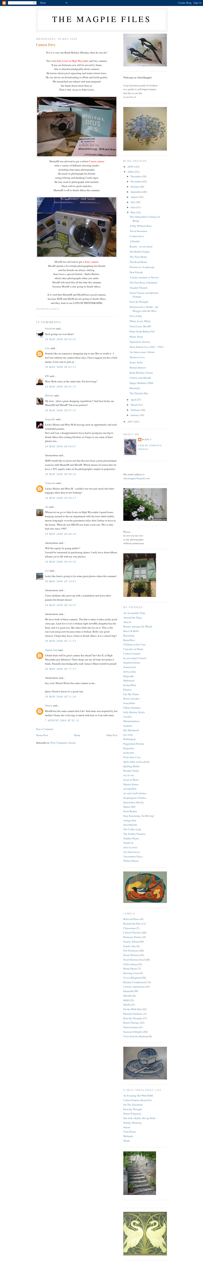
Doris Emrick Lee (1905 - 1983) (147, 347)
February (136, 410)
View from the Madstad (135, 1036)
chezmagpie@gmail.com (136, 478)
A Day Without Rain (141, 226)
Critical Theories (132, 932)
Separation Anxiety (140, 342)
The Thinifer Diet (139, 393)
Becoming (128, 635)
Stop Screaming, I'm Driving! (138, 816)
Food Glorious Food (134, 959)
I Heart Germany (132, 707)
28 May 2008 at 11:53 (60, 641)
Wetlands (128, 1136)
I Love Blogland (132, 977)
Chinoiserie (129, 928)
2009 (130, 166)
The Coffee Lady (132, 829)
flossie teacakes (131, 698)
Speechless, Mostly (133, 802)
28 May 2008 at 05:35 (60, 386)
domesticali (129, 667)
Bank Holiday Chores (141, 372)
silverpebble (130, 788)
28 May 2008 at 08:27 (60, 498)
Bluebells (135, 388)
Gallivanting (130, 964)
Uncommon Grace (133, 856)
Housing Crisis (131, 973)
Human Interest (138, 367)
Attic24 (127, 622)
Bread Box (129, 640)
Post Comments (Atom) (63, 742)
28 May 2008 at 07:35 (60, 410)
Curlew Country (132, 653)
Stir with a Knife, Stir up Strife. (139, 1118)
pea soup (128, 734)
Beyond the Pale (132, 923)
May (133, 212)
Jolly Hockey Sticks (134, 712)
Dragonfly (128, 676)
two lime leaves (131, 852)
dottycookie (129, 671)
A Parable (135, 241)
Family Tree (129, 946)
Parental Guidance (133, 1013)
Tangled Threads (138, 287)
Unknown (50, 483)
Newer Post (42, 735)
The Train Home (138, 257)
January (135, 415)
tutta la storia (130, 847)
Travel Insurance (138, 231)
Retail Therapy (131, 1022)
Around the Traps (132, 617)
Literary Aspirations (134, 986)
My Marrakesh (131, 730)
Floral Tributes (131, 955)
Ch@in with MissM (140, 378)
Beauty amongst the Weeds (137, 626)
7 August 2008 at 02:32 (62, 720)
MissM (127, 995)
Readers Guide (131, 770)
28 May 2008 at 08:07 (60, 446)
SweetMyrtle (130, 824)
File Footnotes (131, 950)
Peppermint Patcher (133, 743)
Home (77, 735)
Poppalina (128, 748)
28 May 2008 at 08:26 (60, 474)
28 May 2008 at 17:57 (60, 669)
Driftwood (128, 680)
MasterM (128, 991)
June (133, 207)
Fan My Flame (131, 694)
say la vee (128, 775)
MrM (126, 1000)
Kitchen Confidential (134, 982)
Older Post (111, 735)
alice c (146, 439)
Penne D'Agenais (132, 1113)
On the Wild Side (132, 1009)
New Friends (136, 272)
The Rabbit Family (140, 251)
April (134, 399)
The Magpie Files (101, 18)
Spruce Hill (129, 806)
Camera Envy (46, 44)
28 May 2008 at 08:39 (60, 534)
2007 (130, 421)
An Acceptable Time (134, 613)
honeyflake (129, 703)
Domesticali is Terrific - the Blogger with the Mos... (144, 309)
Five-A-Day (136, 316)
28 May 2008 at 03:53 (60, 367)
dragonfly (50, 419)
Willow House (131, 861)
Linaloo (127, 716)
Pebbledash (129, 739)
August (135, 197)
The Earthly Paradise (134, 834)
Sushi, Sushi (136, 362)
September (137, 192)
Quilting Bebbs (131, 766)
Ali (46, 507)
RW (47, 376)
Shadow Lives (137, 357)
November (136, 181)
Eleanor (127, 689)
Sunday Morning (132, 1122)
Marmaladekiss (131, 721)
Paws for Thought (139, 301)
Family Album (131, 941)
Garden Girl (51, 650)
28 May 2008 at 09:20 (60, 561)
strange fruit (129, 820)
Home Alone (136, 336)
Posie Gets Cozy (132, 757)
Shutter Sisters (131, 784)
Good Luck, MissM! (140, 326)
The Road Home (138, 262)
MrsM (126, 1004)
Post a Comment (45, 729)
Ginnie (48, 705)
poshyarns (128, 752)
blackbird (50, 328)
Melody (49, 395)
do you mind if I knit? (135, 658)
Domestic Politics (132, 937)
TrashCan (128, 843)
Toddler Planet (131, 838)
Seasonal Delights (133, 1031)
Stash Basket (130, 811)
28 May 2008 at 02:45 (60, 339)
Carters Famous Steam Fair (137, 1100)
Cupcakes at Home (133, 649)
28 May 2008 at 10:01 (60, 581)
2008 (130, 172)
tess (47, 570)
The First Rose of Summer (143, 282)
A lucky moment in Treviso (144, 277)
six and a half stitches (134, 793)
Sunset (126, 1127)
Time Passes (129, 1131)
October (135, 186)
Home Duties (130, 968)
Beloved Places (131, 919)
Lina (47, 348)
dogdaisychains (131, 662)
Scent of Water (131, 780)
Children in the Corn (134, 644)
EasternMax (129, 685)
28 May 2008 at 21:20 (60, 696)
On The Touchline (133, 1104)
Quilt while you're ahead (136, 761)
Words (126, 1140)
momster (127, 725)
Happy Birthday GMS (141, 383)
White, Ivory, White (140, 321)
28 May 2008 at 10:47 (60, 605)
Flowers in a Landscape (142, 267)
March (134, 405)
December (136, 176)
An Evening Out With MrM (138, 1095)
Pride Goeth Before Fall (142, 331)
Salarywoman (130, 1027)
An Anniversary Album (142, 352)
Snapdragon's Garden (134, 798)
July (133, 202)
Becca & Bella (131, 631)
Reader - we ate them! (141, 246)
